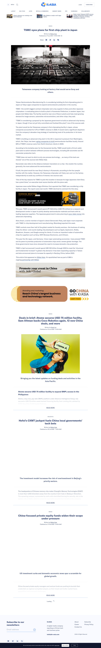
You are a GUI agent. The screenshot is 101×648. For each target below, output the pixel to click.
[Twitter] (50, 40)
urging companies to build (45, 141)
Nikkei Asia (53, 34)
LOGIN (80, 4)
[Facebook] (46, 40)
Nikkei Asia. (41, 257)
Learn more (57, 645)
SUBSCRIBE (89, 4)
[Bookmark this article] (61, 36)
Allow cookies (65, 645)
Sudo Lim (53, 327)
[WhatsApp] (58, 40)
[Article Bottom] (50, 270)
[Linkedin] (54, 40)
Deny (75, 645)
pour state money (75, 214)
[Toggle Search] (17, 4)
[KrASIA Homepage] (48, 5)
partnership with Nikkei (30, 260)
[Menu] (8, 4)
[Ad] (50, 294)
